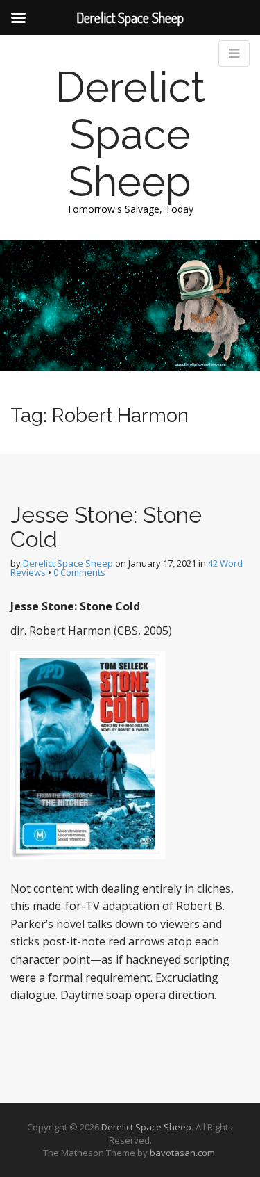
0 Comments (79, 572)
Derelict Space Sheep (130, 134)
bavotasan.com (182, 1152)
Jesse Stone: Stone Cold (106, 527)
